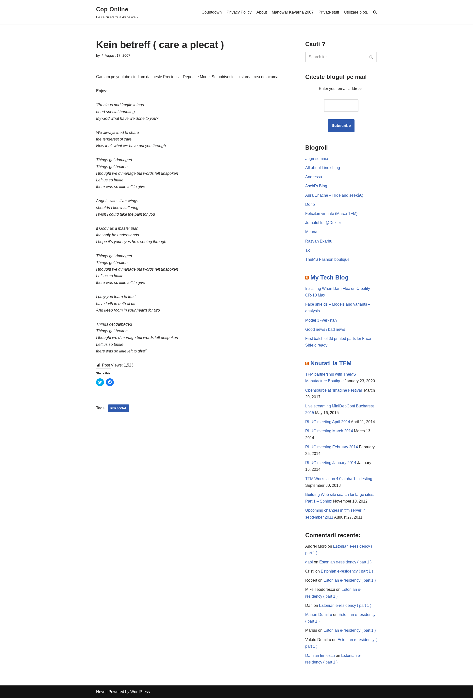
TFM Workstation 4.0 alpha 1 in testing (338, 479)
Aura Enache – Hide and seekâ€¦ (334, 195)
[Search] (371, 57)
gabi (309, 562)
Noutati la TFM (331, 363)
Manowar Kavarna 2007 (293, 12)
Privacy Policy (239, 12)
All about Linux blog (322, 168)
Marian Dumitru (318, 614)
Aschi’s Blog (316, 186)
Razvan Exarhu (318, 241)
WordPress (140, 692)
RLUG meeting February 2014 (331, 447)
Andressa (313, 177)
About (261, 12)
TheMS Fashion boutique (327, 259)
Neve (100, 692)
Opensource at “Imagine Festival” (334, 390)
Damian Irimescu (320, 655)
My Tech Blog (329, 277)
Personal (118, 408)
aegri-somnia (316, 159)
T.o (307, 250)
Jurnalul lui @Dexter (323, 223)
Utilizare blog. (356, 12)
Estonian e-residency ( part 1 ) (345, 562)
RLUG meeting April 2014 (327, 422)
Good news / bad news (325, 329)
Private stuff (329, 12)
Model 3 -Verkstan (321, 320)
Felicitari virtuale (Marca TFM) (331, 213)
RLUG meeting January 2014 (330, 463)
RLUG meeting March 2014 (329, 431)
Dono (310, 204)
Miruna (311, 232)
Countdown (212, 12)
